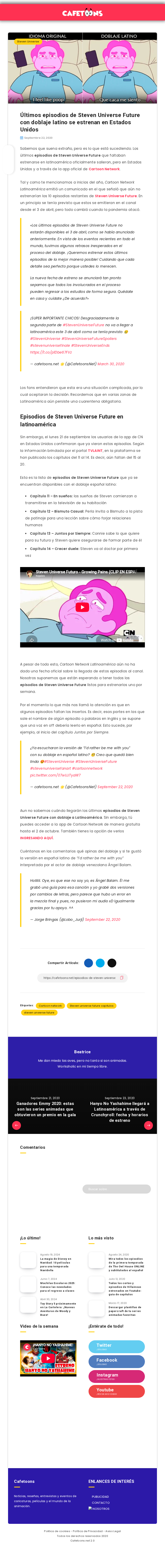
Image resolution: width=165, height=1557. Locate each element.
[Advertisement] (48, 1204)
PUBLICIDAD (100, 1496)
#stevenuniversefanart (50, 768)
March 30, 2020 (111, 364)
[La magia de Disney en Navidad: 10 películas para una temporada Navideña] (28, 1260)
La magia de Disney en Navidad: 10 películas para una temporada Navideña (55, 1264)
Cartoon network (50, 1006)
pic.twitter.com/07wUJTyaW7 (55, 775)
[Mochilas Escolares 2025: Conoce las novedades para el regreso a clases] (28, 1284)
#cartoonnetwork (87, 768)
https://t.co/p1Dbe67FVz (51, 352)
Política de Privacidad (88, 1531)
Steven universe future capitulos (92, 1006)
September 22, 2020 (115, 787)
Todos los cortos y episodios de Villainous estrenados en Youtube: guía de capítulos (125, 1289)
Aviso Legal (113, 1531)
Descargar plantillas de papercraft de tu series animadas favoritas (125, 1311)
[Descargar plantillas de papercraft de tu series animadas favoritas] (97, 1309)
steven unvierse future (39, 1012)
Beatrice (82, 1051)
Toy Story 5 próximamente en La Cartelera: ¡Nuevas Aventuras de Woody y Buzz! (58, 1309)
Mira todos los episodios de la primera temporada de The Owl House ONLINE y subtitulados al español (126, 1264)
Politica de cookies (57, 1531)
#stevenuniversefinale (50, 345)
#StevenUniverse (45, 338)
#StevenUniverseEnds (90, 345)
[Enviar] (145, 1189)
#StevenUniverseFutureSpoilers (89, 338)
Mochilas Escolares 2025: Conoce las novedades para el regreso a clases (57, 1287)
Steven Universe (28, 41)
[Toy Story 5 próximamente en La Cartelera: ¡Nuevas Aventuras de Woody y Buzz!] (28, 1305)
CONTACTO (100, 1503)
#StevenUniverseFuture (83, 325)
